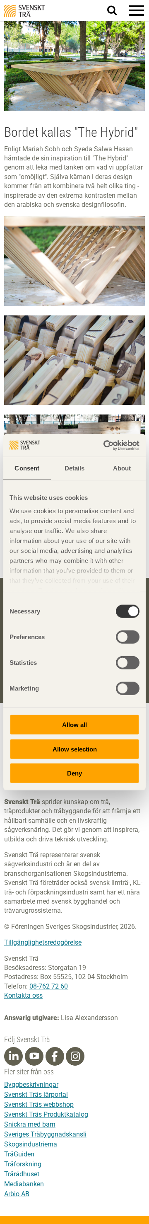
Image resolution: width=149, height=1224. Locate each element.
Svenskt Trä (24, 11)
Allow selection (75, 748)
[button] (136, 10)
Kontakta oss (23, 995)
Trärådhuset (21, 1174)
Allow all (74, 724)
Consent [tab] (26, 468)
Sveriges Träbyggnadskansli (45, 1134)
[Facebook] (54, 1057)
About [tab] (122, 468)
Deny (74, 773)
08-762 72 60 (48, 986)
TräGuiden (19, 1154)
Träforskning (22, 1164)
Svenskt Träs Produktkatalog (46, 1114)
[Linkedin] (13, 1057)
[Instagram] (75, 1057)
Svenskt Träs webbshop (39, 1104)
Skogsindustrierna (30, 1144)
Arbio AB (16, 1194)
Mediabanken (24, 1184)
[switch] (127, 637)
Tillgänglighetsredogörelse (43, 942)
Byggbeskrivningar (31, 1084)
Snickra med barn (29, 1124)
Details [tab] (75, 468)
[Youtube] (34, 1056)
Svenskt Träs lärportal (36, 1094)
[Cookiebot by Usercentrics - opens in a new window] (105, 445)
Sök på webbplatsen (117, 11)
